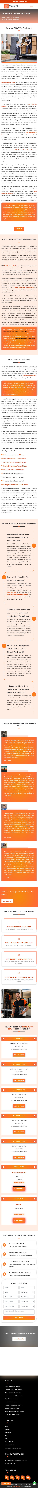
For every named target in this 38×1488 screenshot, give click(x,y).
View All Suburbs (19, 1339)
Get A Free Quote (19, 1054)
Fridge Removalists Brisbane (13, 1414)
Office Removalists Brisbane (12, 1392)
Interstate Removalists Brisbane (14, 1396)
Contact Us (19, 1189)
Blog (6, 1435)
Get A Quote (19, 229)
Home (3, 17)
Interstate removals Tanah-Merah (14, 462)
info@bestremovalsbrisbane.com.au (17, 594)
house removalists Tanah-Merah (24, 287)
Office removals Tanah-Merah (13, 455)
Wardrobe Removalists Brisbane (14, 1405)
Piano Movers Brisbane (11, 1399)
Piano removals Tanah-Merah (13, 470)
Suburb (9, 17)
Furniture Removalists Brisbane (13, 1389)
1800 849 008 (11, 592)
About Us (7, 1429)
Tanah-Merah (16, 17)
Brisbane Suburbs (10, 1445)
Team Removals (16, 1486)
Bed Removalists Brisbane (12, 1408)
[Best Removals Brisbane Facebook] (6, 1477)
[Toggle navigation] (31, 6)
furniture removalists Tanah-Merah (25, 338)
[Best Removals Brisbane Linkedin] (17, 1477)
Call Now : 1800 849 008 (20, 1)
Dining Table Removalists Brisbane (14, 1411)
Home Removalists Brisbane (12, 1386)
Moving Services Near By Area (13, 1448)
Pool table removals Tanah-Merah (15, 466)
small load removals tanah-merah (22, 150)
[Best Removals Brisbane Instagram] (12, 1477)
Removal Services (10, 1442)
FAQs (6, 1439)
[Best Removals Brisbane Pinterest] (22, 1477)
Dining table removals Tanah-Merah (15, 485)
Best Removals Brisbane (8, 82)
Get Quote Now (7, 901)
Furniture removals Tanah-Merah (14, 459)
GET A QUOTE (19, 1318)
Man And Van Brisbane (11, 1402)
